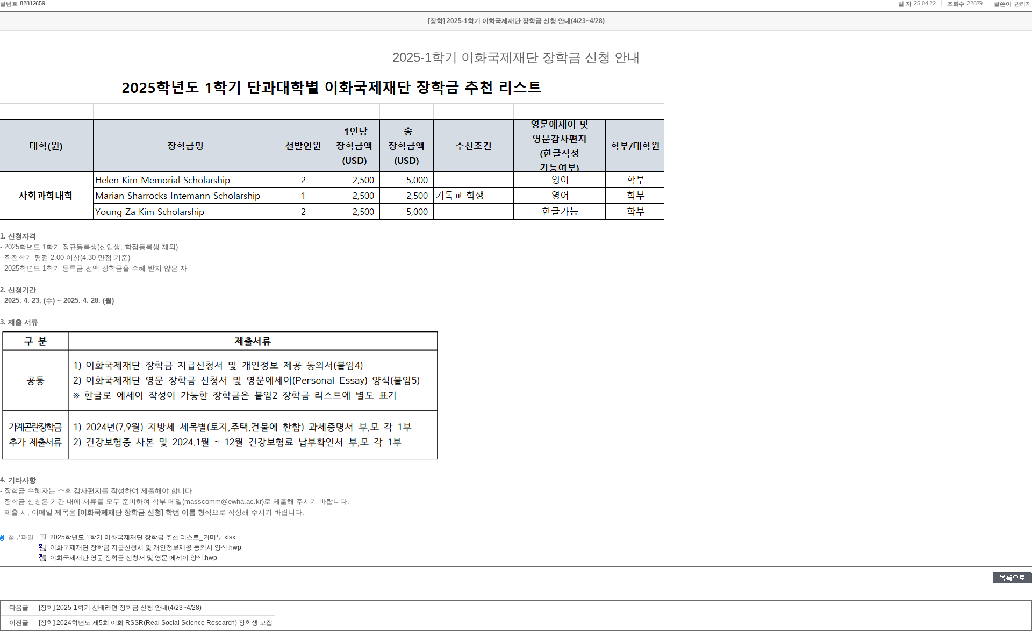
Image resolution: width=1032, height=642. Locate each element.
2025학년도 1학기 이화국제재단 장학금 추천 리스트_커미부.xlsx (142, 537)
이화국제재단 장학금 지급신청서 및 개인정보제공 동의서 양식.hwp (145, 547)
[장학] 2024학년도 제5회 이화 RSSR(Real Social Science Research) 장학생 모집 (156, 622)
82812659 (32, 3)
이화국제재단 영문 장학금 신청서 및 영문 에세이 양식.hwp (133, 557)
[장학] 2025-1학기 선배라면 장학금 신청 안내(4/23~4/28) (120, 607)
